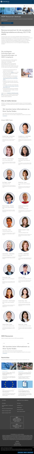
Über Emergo (19, 403)
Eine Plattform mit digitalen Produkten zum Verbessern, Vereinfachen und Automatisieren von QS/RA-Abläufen (17, 419)
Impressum (17, 441)
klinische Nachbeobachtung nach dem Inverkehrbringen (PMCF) (10, 78)
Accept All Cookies (30, 452)
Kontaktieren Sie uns (20, 405)
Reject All (25, 452)
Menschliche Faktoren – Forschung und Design (7, 406)
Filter (28, 343)
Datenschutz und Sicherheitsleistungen (7, 408)
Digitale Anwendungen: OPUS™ (6, 412)
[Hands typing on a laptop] (27, 73)
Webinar (12, 72)
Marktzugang (4, 403)
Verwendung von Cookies (17, 444)
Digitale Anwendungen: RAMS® (6, 410)
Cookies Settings (20, 452)
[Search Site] (30, 2)
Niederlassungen (19, 407)
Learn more (30, 450)
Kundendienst (5, 115)
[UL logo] (5, 2)
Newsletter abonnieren (20, 409)
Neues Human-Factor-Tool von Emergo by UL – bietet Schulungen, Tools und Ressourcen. (17, 426)
